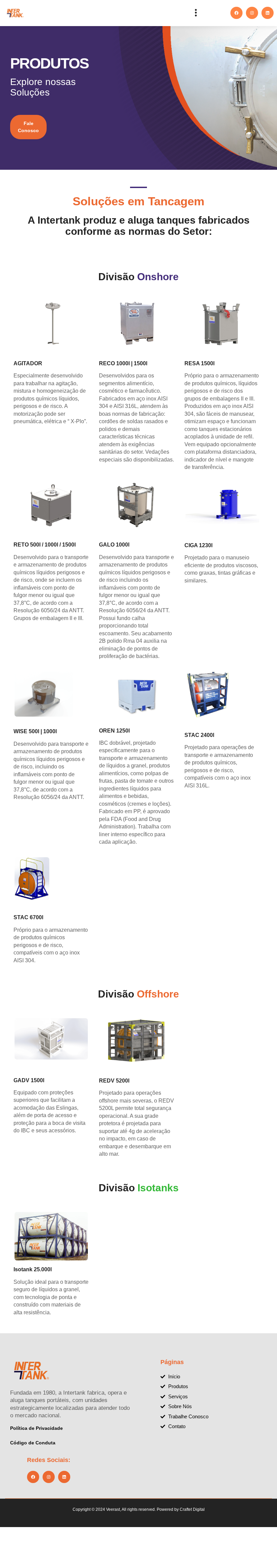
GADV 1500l (29, 1080)
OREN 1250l (114, 731)
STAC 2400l (199, 735)
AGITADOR (28, 363)
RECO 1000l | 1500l (123, 363)
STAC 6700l (28, 917)
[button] (196, 13)
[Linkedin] (267, 13)
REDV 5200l (114, 1081)
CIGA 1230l (198, 545)
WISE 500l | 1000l (35, 731)
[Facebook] (236, 13)
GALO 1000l (114, 545)
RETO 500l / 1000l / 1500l (45, 545)
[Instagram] (252, 13)
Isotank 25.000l (33, 1269)
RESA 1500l (199, 363)
